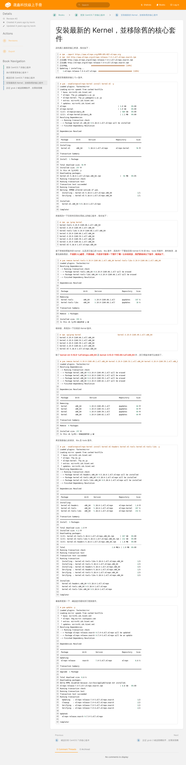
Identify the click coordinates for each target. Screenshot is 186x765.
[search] (93, 5)
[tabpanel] (117, 757)
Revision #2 (12, 18)
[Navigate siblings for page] (110, 15)
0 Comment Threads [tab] (66, 749)
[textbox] (118, 63)
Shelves (147, 4)
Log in (176, 4)
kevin (32, 22)
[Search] (79, 5)
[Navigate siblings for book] (69, 15)
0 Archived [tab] (85, 749)
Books (162, 4)
